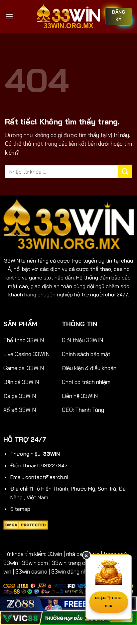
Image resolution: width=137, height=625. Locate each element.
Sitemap (20, 509)
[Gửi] (125, 171)
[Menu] (9, 16)
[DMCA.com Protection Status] (25, 524)
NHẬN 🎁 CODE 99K (108, 602)
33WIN (12, 260)
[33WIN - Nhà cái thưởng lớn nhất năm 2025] (68, 16)
